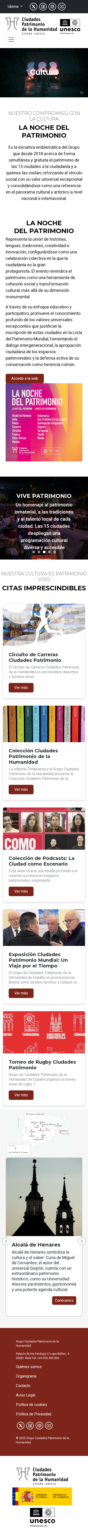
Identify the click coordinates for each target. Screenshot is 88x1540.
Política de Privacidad (33, 1414)
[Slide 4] (49, 552)
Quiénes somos (29, 1367)
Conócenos (64, 1300)
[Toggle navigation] (11, 39)
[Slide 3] (44, 552)
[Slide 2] (39, 552)
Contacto (23, 1386)
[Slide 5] (54, 552)
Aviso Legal (25, 1395)
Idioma (13, 6)
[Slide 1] (33, 552)
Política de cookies (31, 1405)
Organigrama (26, 1376)
